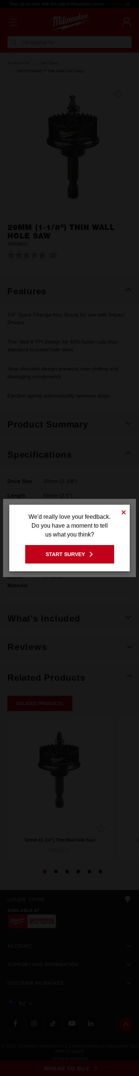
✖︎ (124, 511)
